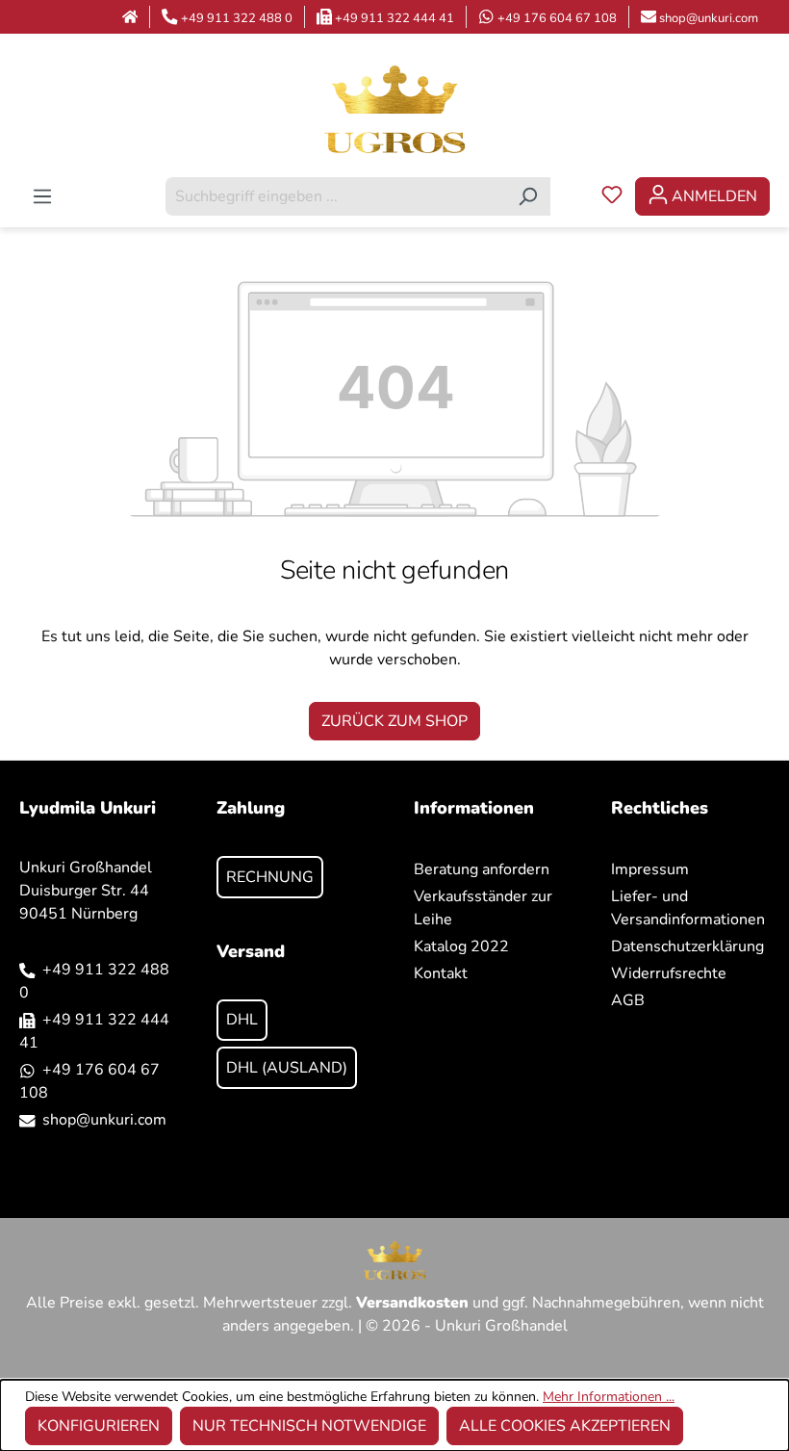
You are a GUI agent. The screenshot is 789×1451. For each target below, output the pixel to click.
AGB (628, 1000)
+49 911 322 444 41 (394, 18)
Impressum (650, 869)
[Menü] (42, 196)
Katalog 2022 (461, 946)
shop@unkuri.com (708, 18)
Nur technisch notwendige (309, 1426)
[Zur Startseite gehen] (394, 108)
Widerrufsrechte (668, 973)
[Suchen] (527, 196)
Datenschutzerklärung (687, 946)
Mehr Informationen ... (608, 1396)
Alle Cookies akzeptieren (565, 1426)
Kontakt (441, 973)
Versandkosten (412, 1302)
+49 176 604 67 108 (557, 18)
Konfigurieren (99, 1426)
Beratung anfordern (481, 869)
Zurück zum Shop (394, 721)
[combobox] (335, 196)
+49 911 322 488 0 (237, 18)
